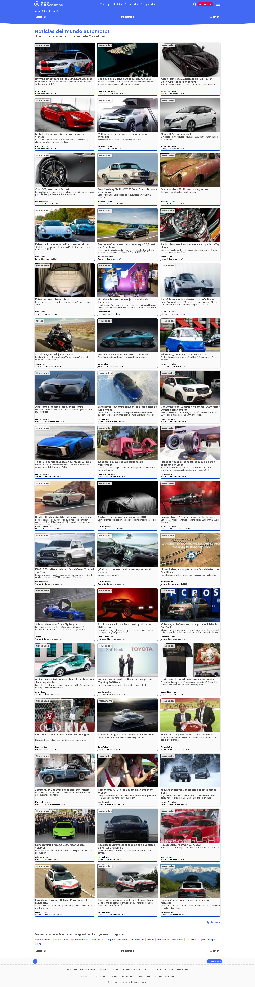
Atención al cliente (87, 969)
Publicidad (156, 969)
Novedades (42, 45)
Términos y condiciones (108, 969)
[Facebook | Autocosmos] (35, 961)
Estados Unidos (128, 976)
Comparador (148, 4)
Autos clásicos (60, 939)
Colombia (104, 976)
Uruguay (158, 976)
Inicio (37, 11)
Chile (95, 976)
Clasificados (131, 4)
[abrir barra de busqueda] (194, 4)
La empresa (72, 969)
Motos (39, 321)
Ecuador (115, 976)
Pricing (146, 969)
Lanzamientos (137, 939)
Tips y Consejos (207, 939)
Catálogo (105, 4)
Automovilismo (42, 939)
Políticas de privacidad (130, 969)
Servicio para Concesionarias (176, 969)
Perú (149, 976)
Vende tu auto (205, 4)
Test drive (191, 939)
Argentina (85, 976)
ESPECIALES (127, 17)
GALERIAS (214, 17)
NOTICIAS (41, 17)
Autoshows (105, 701)
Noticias (117, 4)
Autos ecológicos (79, 939)
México (141, 976)
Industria (122, 939)
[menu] (218, 4)
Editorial (46, 11)
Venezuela (169, 976)
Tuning (38, 943)
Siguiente (212, 922)
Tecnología (177, 939)
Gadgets (110, 939)
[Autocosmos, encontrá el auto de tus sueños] (48, 4)
